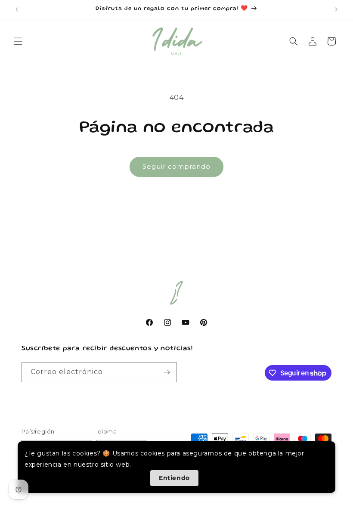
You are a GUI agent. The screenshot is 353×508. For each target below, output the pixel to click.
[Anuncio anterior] (16, 9)
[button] (18, 41)
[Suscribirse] (166, 372)
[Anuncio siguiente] (336, 9)
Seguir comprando (176, 166)
